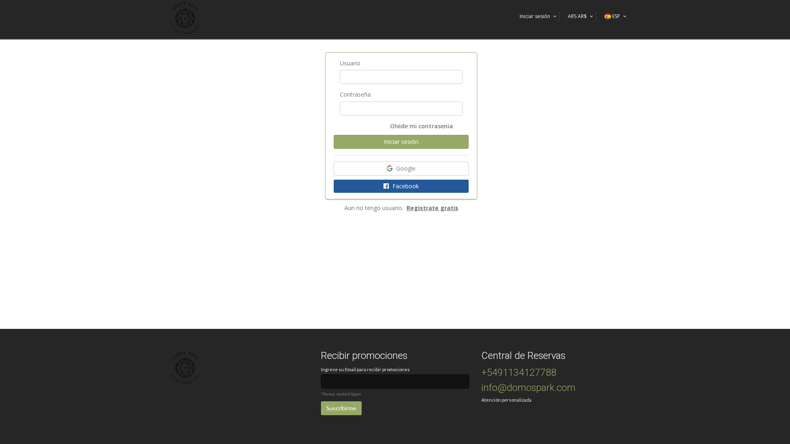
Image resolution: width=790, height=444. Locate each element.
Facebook (405, 186)
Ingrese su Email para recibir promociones (365, 369)
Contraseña (355, 94)
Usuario (350, 63)
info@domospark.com (528, 388)
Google (405, 168)
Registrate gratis (432, 208)
